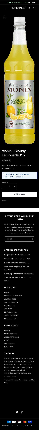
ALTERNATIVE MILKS (11, 337)
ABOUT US (8, 309)
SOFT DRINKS (9, 343)
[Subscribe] (32, 239)
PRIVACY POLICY (10, 312)
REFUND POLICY (10, 319)
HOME (6, 293)
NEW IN (7, 331)
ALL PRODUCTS (10, 299)
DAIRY (6, 340)
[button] (4, 7)
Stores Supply (12, 426)
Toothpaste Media (31, 426)
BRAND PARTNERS (11, 334)
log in (14, 174)
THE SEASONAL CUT (18, 2)
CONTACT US (9, 306)
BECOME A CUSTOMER (13, 296)
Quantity (5, 182)
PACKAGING (8, 347)
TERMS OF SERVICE (11, 315)
